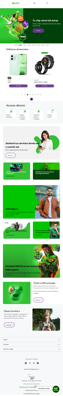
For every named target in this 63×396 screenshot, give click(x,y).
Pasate (38, 30)
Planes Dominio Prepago (22, 117)
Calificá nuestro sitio (31, 390)
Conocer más (10, 176)
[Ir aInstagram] (26, 363)
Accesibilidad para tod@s (31, 394)
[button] (22, 94)
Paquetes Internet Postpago (36, 117)
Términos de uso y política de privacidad (31, 387)
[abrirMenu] (47, 3)
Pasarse (37, 300)
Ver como (38, 235)
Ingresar (10, 155)
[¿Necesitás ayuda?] (55, 389)
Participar (38, 176)
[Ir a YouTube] (38, 363)
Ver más (18, 86)
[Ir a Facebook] (34, 363)
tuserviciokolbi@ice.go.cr (31, 369)
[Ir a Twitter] (30, 363)
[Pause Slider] (31, 99)
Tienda (37, 3)
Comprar (8, 325)
